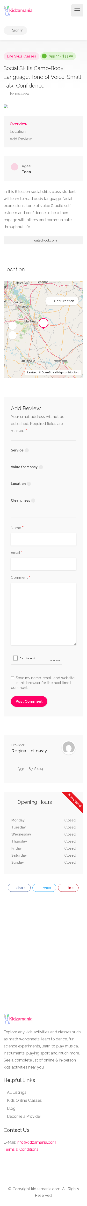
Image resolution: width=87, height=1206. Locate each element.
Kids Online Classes (24, 1100)
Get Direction (64, 301)
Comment (20, 578)
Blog (11, 1108)
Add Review (21, 139)
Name (17, 528)
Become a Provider (24, 1116)
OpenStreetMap (52, 372)
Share (21, 888)
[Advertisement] (43, 947)
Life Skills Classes (21, 56)
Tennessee (18, 93)
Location (18, 131)
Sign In (17, 30)
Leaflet (32, 372)
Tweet (45, 888)
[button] (12, 326)
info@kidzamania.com (36, 1142)
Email (17, 553)
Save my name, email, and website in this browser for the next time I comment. (42, 683)
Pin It (69, 888)
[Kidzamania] (18, 10)
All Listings (16, 1092)
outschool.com (45, 240)
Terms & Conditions (21, 1149)
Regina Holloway (29, 750)
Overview (18, 124)
